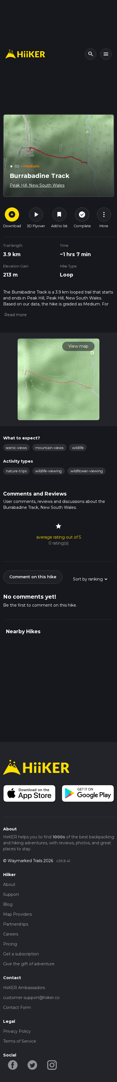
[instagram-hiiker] (52, 1064)
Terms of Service (19, 1041)
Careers (10, 934)
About (9, 884)
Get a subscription (21, 953)
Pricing (10, 944)
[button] (15, 314)
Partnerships (15, 924)
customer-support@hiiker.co (31, 997)
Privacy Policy (17, 1031)
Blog (7, 904)
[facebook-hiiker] (13, 1064)
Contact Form (17, 1007)
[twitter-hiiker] (32, 1064)
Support (11, 894)
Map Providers (17, 914)
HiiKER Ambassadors (24, 987)
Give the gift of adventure (29, 963)
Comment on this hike (32, 576)
